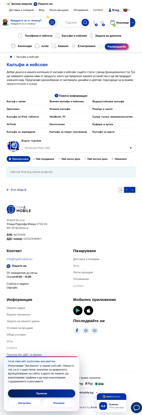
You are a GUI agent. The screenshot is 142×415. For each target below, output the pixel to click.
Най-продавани (45, 158)
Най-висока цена (97, 158)
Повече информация (72, 95)
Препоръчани (20, 158)
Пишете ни (45, 4)
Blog (41, 10)
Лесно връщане (59, 10)
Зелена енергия (21, 4)
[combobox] (78, 148)
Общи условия (16, 334)
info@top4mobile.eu (20, 259)
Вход (115, 10)
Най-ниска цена (71, 158)
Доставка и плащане (21, 10)
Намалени (121, 158)
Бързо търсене (31, 140)
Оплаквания (81, 10)
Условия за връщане (20, 328)
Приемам (41, 393)
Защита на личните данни (23, 321)
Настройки (24, 403)
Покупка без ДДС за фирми (24, 354)
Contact (98, 10)
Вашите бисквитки (18, 314)
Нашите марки (16, 308)
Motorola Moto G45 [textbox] (37, 148)
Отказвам (59, 403)
